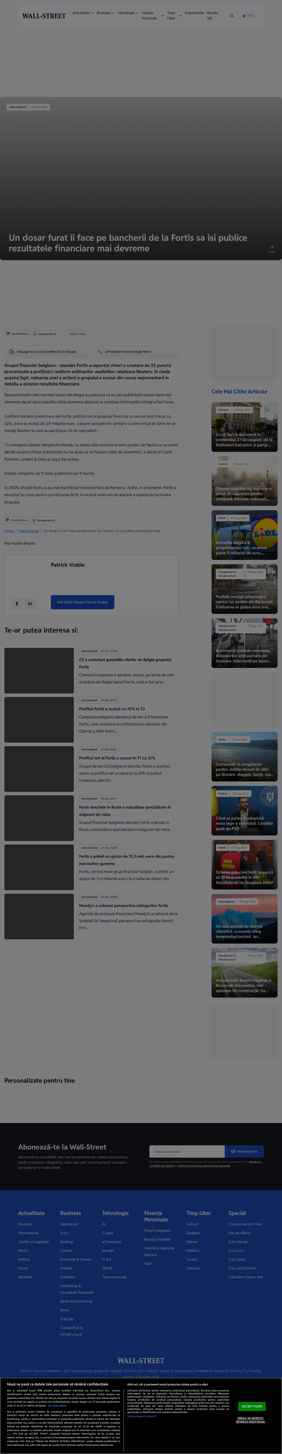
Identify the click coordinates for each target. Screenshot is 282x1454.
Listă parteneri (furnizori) (141, 1416)
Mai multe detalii (56, 1405)
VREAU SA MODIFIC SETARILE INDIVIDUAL (250, 1420)
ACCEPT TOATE (252, 1406)
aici (9, 1433)
